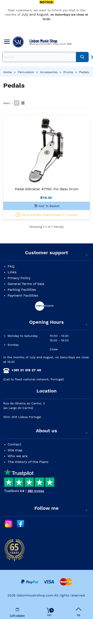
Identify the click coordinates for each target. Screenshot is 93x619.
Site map (15, 450)
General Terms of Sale (26, 284)
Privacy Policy (19, 278)
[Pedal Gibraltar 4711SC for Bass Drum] (46, 149)
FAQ (11, 266)
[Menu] (6, 42)
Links (12, 272)
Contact (14, 444)
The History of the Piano (28, 462)
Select (7, 103)
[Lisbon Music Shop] (18, 42)
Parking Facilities (22, 290)
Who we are (17, 456)
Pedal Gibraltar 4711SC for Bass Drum (46, 189)
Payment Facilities (23, 295)
